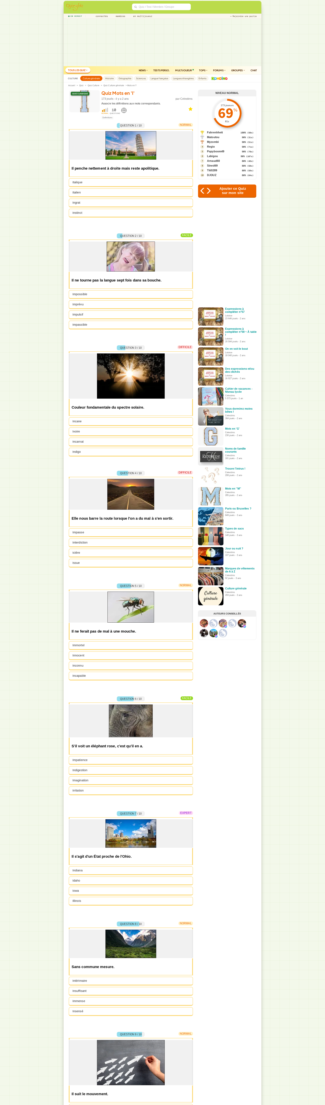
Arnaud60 (213, 160)
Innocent (78, 655)
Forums (218, 70)
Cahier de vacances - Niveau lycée (238, 390)
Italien (76, 192)
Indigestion (79, 770)
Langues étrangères (183, 78)
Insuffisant (79, 991)
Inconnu (77, 665)
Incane (77, 421)
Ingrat (76, 202)
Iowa (75, 890)
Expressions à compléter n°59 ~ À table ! (241, 331)
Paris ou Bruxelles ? (238, 508)
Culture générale (91, 78)
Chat (254, 70)
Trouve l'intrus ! (235, 468)
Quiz (81, 85)
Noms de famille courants (235, 450)
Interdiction (80, 542)
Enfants (203, 78)
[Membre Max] (225, 626)
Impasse (78, 532)
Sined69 (212, 165)
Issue (76, 563)
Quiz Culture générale (113, 85)
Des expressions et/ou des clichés (239, 370)
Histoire (109, 78)
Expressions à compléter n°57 (235, 310)
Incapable (79, 675)
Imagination (80, 780)
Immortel (78, 645)
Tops (202, 70)
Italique (77, 182)
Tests (161, 70)
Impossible (79, 294)
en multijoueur (142, 16)
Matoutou (213, 137)
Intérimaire (79, 980)
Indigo (76, 451)
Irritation (78, 790)
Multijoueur (183, 70)
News (142, 70)
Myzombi (213, 141)
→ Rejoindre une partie (243, 16)
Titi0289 (212, 170)
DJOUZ (211, 175)
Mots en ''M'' (233, 488)
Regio (211, 146)
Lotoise (228, 315)
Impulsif (77, 314)
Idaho (76, 880)
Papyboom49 (215, 151)
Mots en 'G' (232, 428)
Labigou (212, 156)
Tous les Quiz (77, 70)
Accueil (71, 85)
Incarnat (78, 441)
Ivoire (76, 431)
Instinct (77, 212)
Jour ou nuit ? (234, 548)
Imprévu (78, 304)
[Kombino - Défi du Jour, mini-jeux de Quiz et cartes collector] (218, 78)
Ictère (76, 552)
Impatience (80, 760)
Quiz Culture (93, 85)
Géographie (124, 78)
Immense (78, 1001)
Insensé (77, 1011)
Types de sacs (234, 528)
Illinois (76, 901)
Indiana (77, 870)
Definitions (107, 117)
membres (119, 16)
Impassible (79, 324)
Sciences (141, 78)
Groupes (237, 70)
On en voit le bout (236, 348)
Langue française (159, 78)
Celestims (186, 98)
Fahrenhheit (215, 132)
